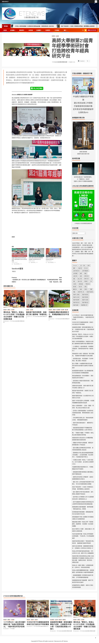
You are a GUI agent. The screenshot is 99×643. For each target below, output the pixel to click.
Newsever (57, 641)
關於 (65, 30)
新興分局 (86, 276)
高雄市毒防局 (85, 294)
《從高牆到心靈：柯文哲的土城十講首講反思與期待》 (24, 280)
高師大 (86, 289)
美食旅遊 (81, 284)
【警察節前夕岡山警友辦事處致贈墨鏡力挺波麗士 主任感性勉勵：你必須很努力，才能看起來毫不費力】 (82, 455)
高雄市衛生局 (76, 302)
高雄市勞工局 (81, 292)
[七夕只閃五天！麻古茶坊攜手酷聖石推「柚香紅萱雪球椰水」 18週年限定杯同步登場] (14, 608)
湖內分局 (80, 281)
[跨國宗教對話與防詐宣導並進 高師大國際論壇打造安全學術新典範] (19, 252)
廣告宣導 (5, 309)
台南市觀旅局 (85, 270)
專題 (85, 273)
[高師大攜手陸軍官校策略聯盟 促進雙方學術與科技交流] (36, 252)
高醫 (91, 289)
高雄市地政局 (89, 292)
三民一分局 (82, 265)
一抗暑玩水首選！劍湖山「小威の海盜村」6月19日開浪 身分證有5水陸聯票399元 (83, 462)
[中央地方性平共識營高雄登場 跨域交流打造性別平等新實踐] (38, 608)
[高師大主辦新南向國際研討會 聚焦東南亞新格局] (53, 252)
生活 (91, 281)
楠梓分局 (86, 278)
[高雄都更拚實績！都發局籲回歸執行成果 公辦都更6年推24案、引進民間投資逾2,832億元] (61, 608)
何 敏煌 (12, 628)
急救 (81, 276)
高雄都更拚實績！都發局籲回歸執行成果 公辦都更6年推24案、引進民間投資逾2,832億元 (83, 329)
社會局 (74, 284)
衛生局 (80, 286)
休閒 (88, 265)
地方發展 (56, 619)
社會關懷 (38, 30)
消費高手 (8, 309)
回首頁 (5, 30)
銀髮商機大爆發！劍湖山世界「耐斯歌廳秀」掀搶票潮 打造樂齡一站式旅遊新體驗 (82, 524)
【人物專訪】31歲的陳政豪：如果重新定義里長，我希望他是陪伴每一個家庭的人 (82, 348)
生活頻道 (57, 30)
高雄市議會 (75, 305)
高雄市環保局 (85, 297)
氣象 (74, 281)
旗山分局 (80, 278)
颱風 (81, 289)
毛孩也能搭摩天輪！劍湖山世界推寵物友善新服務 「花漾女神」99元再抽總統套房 (83, 536)
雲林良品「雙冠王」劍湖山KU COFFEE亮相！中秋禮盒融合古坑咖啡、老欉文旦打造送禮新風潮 (82, 336)
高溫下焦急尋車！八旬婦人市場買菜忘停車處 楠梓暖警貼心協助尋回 (57, 26)
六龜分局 (80, 268)
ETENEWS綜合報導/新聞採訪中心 (42, 626)
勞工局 (86, 268)
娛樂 (81, 273)
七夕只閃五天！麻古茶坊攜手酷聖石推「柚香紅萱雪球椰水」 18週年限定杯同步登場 (83, 317)
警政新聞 (21, 30)
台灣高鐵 (75, 273)
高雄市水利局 (76, 297)
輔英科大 (75, 289)
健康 (74, 268)
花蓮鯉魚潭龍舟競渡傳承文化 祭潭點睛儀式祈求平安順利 (59, 314)
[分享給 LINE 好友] (36, 88)
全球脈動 (12, 30)
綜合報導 (12, 309)
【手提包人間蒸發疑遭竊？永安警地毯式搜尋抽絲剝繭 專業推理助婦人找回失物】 (82, 413)
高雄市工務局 (76, 294)
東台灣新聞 (58, 309)
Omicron (75, 265)
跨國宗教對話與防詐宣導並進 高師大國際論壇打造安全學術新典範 (19, 259)
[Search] (83, 30)
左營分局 (75, 276)
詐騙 (85, 286)
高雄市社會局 (85, 299)
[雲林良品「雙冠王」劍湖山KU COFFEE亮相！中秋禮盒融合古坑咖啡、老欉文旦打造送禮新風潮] (14, 298)
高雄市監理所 (76, 299)
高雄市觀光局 (85, 302)
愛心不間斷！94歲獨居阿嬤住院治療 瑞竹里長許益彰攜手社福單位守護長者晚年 (82, 365)
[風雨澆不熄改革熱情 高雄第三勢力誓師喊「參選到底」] (36, 298)
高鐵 (74, 292)
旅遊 (74, 278)
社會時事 (47, 30)
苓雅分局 (87, 284)
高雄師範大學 (84, 305)
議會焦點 (64, 619)
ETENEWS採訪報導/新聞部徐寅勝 (60, 62)
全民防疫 (31, 30)
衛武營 (74, 286)
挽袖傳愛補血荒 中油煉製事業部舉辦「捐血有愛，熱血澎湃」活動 (49, 280)
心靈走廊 (54, 309)
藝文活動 (66, 309)
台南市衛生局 (76, 270)
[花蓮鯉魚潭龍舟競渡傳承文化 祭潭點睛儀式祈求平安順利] (59, 298)
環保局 (86, 281)
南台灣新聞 (52, 619)
